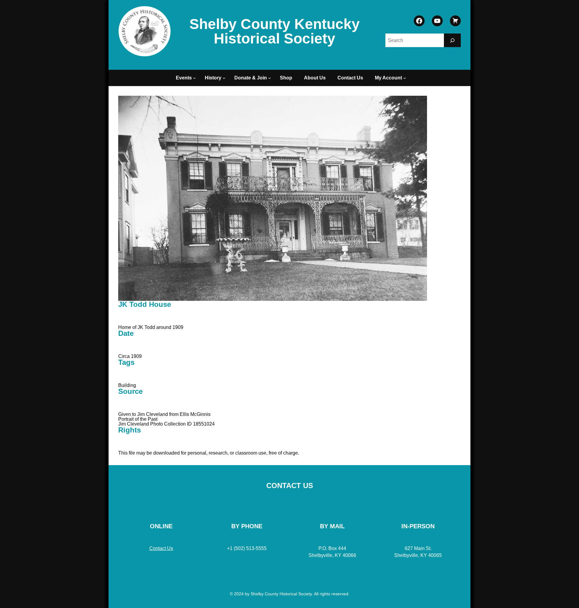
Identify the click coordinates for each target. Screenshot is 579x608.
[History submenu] (225, 77)
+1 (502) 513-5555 (247, 548)
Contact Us (161, 548)
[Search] (452, 40)
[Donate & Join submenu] (270, 77)
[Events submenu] (195, 77)
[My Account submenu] (405, 77)
